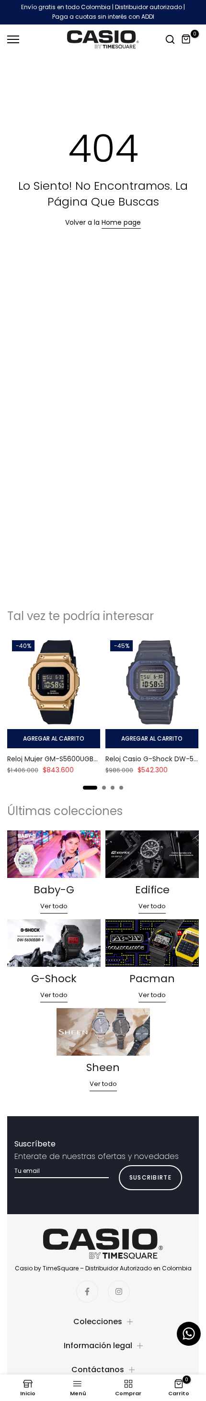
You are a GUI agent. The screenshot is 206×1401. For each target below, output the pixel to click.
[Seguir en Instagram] (119, 1291)
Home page (121, 222)
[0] (186, 39)
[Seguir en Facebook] (87, 1291)
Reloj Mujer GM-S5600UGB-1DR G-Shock (73, 759)
